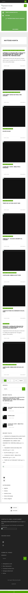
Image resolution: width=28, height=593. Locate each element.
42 (16, 380)
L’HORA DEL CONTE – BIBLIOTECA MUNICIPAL (11, 167)
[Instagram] (4, 480)
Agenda (4, 92)
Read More (22, 65)
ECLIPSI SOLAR (6, 131)
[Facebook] (4, 477)
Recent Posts (7, 394)
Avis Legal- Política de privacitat (14, 580)
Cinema (8, 272)
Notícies (7, 15)
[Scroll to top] (14, 592)
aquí (6, 527)
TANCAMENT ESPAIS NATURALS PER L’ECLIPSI (12, 95)
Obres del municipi (13, 50)
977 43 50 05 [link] (13, 525)
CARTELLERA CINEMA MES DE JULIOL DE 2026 (13, 368)
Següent (21, 380)
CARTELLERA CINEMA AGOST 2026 (12, 275)
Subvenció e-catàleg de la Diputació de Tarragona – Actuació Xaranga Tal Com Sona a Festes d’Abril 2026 (13, 327)
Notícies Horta (6, 50)
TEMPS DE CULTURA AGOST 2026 (11, 203)
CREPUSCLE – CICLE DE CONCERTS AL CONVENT (12, 239)
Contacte (13, 584)
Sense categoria (21, 50)
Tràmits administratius (11, 12)
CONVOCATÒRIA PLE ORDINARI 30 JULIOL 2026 (13, 311)
